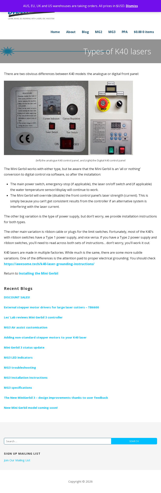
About (71, 32)
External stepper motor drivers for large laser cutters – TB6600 (51, 307)
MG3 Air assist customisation (25, 327)
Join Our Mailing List (17, 460)
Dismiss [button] (132, 6)
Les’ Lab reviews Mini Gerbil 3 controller (33, 317)
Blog (85, 32)
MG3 (111, 32)
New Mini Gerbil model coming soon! (31, 408)
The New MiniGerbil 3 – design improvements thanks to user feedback (56, 398)
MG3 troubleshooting (20, 367)
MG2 (98, 32)
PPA (125, 32)
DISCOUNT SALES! (17, 297)
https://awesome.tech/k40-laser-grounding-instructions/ (49, 264)
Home (55, 32)
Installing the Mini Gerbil (38, 273)
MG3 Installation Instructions (26, 377)
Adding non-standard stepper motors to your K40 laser (45, 337)
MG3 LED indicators (18, 357)
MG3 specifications (18, 387)
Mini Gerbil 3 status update (24, 347)
